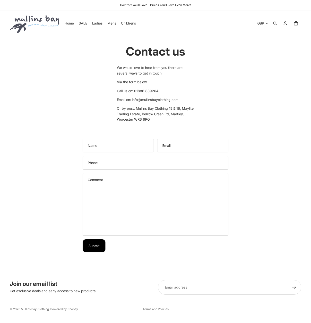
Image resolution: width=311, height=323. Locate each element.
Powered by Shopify (64, 309)
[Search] (275, 23)
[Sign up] (294, 287)
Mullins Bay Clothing (35, 309)
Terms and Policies (156, 309)
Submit (94, 246)
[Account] (285, 23)
